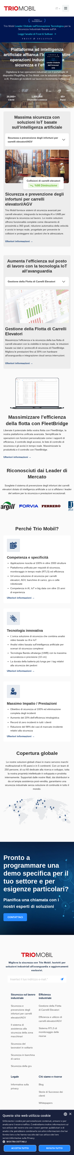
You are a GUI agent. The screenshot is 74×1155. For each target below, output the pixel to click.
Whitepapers (45, 1103)
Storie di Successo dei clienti (51, 1093)
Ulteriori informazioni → (19, 241)
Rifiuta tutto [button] (54, 1148)
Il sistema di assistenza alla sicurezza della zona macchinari (22, 1030)
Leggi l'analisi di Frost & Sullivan (35, 34)
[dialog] (37, 1132)
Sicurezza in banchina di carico (23, 1057)
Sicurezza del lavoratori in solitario (22, 1045)
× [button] (70, 1114)
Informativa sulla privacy (20, 1086)
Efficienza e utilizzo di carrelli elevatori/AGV (50, 1019)
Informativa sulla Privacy (22, 1138)
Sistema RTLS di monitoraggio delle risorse (49, 1032)
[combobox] (65, 1114)
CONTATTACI (15, 917)
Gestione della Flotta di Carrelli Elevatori (50, 1007)
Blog (41, 1084)
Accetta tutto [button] (20, 1148)
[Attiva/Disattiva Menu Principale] (65, 8)
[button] (37, 1142)
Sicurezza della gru (21, 1066)
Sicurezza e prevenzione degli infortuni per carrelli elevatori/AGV (21, 1011)
